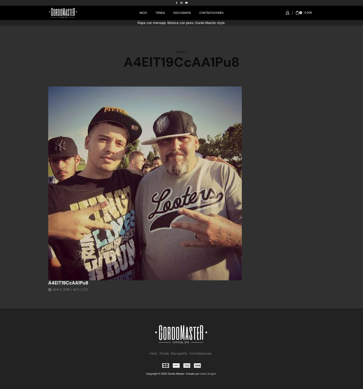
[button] (287, 13)
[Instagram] (181, 3)
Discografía (179, 353)
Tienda (164, 353)
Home (180, 52)
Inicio (153, 353)
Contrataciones (200, 353)
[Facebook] (177, 3)
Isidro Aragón (208, 373)
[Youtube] (186, 3)
